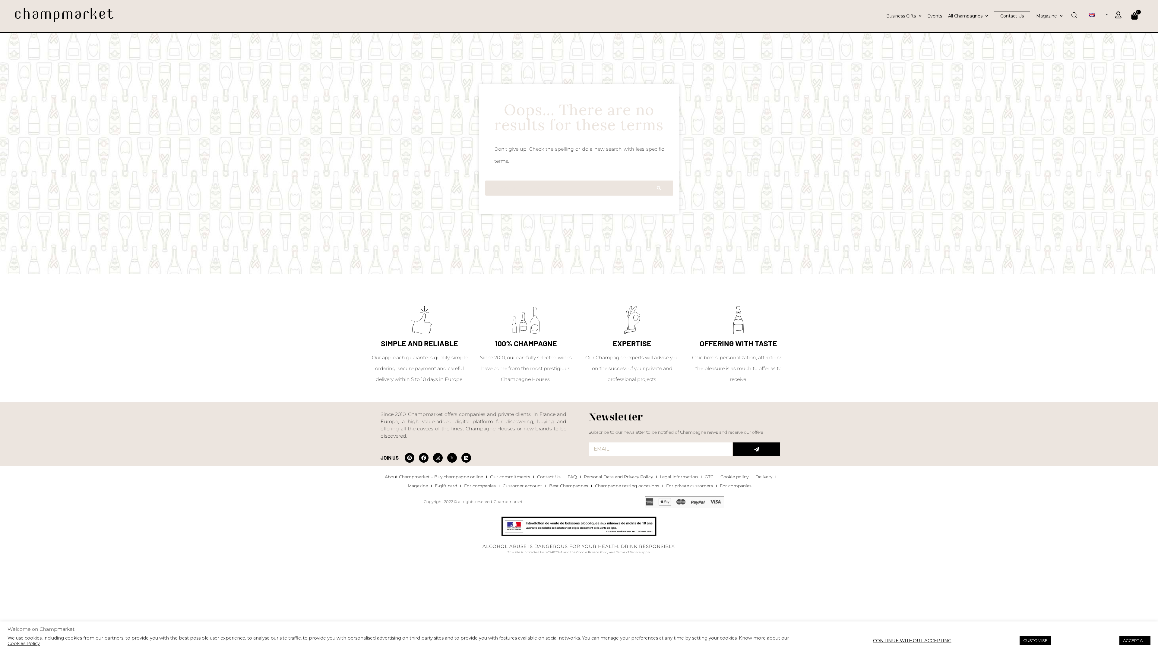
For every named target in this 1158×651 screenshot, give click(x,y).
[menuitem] (1098, 14)
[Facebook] (424, 458)
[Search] (659, 188)
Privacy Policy (598, 552)
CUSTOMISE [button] (1035, 640)
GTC (709, 477)
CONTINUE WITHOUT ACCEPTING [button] (912, 640)
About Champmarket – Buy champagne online (434, 477)
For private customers (689, 486)
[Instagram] (438, 458)
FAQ (572, 477)
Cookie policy (734, 477)
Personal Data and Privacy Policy (618, 477)
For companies (480, 486)
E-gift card (446, 486)
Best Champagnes (568, 486)
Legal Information (679, 477)
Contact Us (549, 477)
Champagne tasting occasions (627, 486)
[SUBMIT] (756, 449)
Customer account (522, 486)
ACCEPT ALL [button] (1135, 640)
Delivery (763, 477)
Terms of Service (628, 552)
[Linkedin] (466, 458)
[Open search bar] (1074, 13)
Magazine (418, 486)
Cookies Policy (24, 643)
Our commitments (510, 477)
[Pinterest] (409, 458)
